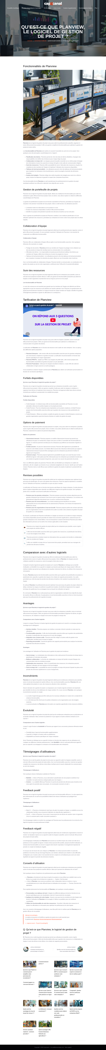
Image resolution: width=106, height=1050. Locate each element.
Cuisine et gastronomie (69, 8)
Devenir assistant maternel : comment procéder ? (28, 1031)
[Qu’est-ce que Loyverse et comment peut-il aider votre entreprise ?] (60, 984)
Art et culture (47, 8)
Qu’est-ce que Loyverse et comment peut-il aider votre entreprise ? (60, 992)
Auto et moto (57, 8)
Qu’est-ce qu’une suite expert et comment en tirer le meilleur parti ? (76, 972)
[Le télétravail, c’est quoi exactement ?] (45, 1003)
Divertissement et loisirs (85, 8)
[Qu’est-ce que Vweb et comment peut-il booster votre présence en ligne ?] (45, 984)
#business (36, 919)
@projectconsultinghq (31, 915)
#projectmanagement (45, 919)
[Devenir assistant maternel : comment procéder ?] (29, 1024)
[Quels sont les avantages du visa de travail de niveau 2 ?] (29, 1003)
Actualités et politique (13, 8)
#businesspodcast (57, 919)
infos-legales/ (68, 1047)
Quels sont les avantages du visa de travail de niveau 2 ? (29, 1011)
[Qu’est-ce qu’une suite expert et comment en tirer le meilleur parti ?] (76, 964)
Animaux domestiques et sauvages (31, 8)
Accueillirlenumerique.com (57, 1047)
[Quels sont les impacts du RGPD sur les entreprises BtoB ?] (76, 1003)
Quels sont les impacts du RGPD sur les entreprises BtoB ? (76, 1011)
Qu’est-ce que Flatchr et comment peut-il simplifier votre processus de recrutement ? (29, 974)
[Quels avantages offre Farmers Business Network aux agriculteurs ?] (45, 1024)
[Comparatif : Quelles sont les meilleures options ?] (76, 984)
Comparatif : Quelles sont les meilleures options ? (75, 992)
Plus (96, 8)
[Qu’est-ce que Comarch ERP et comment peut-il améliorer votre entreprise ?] (60, 964)
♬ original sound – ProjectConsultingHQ (36, 923)
